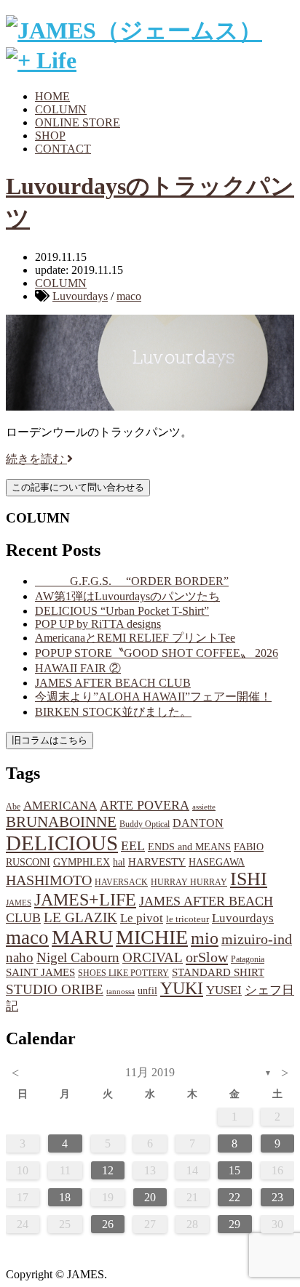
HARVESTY (157, 861)
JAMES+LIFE (85, 899)
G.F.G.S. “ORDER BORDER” (132, 581)
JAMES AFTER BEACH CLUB (113, 683)
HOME (52, 96)
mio (204, 938)
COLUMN (61, 109)
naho (19, 957)
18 (65, 1197)
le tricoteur (187, 918)
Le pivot (141, 918)
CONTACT (63, 148)
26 (108, 1224)
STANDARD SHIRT (218, 972)
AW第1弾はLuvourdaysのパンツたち (127, 596)
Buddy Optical (144, 824)
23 (277, 1197)
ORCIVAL (152, 957)
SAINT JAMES (40, 972)
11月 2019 (150, 1072)
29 (234, 1224)
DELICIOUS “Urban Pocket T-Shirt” (122, 611)
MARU (82, 937)
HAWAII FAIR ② (78, 668)
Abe (13, 807)
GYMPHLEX (81, 862)
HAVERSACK (121, 882)
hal (119, 862)
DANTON (198, 823)
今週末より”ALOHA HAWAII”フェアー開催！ (153, 696)
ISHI (248, 878)
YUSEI (224, 990)
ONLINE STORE (77, 122)
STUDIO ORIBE (54, 989)
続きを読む (36, 459)
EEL (133, 846)
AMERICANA (60, 805)
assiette (204, 807)
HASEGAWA (217, 862)
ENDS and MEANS (189, 846)
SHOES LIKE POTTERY (123, 973)
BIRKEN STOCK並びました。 (113, 712)
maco (129, 296)
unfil (147, 990)
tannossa (120, 991)
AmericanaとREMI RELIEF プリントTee (135, 638)
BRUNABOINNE (61, 822)
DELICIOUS (62, 843)
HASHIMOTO (49, 880)
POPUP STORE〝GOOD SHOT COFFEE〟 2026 (156, 653)
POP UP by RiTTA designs (98, 624)
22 (234, 1197)
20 (150, 1197)
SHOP (50, 135)
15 (234, 1170)
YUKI (181, 988)
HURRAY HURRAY (189, 882)
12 (108, 1170)
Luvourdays (80, 296)
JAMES (18, 903)
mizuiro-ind (256, 939)
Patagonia (247, 959)
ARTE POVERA (144, 805)
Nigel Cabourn (77, 957)
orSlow (207, 957)
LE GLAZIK (80, 917)
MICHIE (152, 937)
